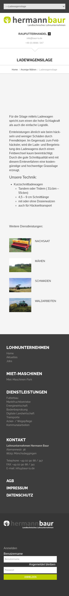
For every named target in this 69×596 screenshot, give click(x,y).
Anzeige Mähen (28, 69)
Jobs (9, 361)
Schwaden (43, 280)
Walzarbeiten (45, 301)
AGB (10, 481)
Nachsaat (42, 241)
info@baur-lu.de (34, 38)
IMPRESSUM (17, 488)
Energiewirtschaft (17, 405)
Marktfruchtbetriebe (18, 401)
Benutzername (13, 553)
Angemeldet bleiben (42, 564)
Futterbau (12, 397)
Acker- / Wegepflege (19, 421)
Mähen (40, 261)
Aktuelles (11, 357)
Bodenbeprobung (17, 409)
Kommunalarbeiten (17, 425)
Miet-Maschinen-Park (19, 379)
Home (15, 69)
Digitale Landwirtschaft (20, 413)
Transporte (13, 417)
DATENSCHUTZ (19, 495)
